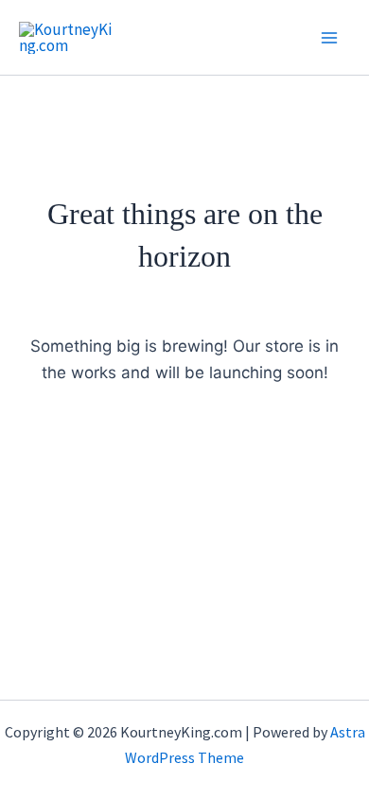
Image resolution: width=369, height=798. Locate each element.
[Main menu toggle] (329, 38)
